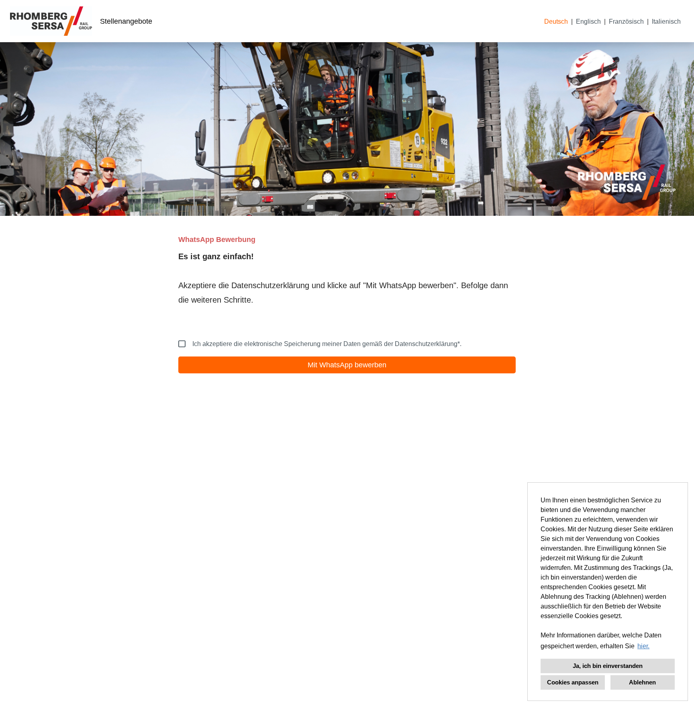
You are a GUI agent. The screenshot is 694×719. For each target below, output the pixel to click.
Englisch (588, 21)
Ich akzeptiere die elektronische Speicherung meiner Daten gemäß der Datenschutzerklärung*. (326, 343)
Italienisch (666, 21)
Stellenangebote (126, 21)
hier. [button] (643, 646)
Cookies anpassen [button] (572, 682)
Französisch (626, 21)
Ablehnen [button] (642, 682)
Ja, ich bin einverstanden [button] (608, 665)
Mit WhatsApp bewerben (347, 365)
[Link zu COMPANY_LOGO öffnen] (51, 21)
